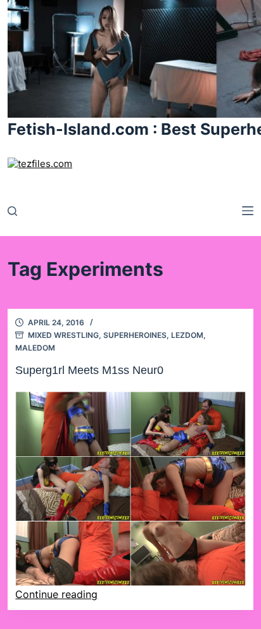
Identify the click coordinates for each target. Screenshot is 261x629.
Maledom (35, 347)
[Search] (12, 211)
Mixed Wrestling (63, 335)
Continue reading (56, 594)
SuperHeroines (135, 335)
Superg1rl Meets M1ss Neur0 (89, 370)
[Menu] (247, 210)
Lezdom (187, 335)
